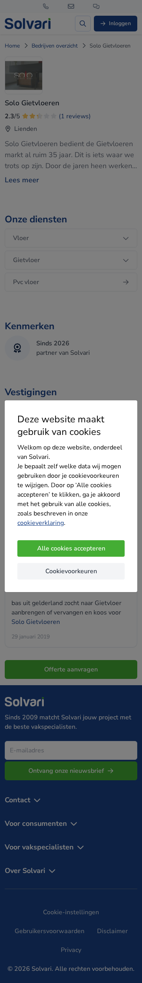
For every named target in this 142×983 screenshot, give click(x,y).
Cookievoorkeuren (71, 571)
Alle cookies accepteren (71, 548)
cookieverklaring (40, 523)
